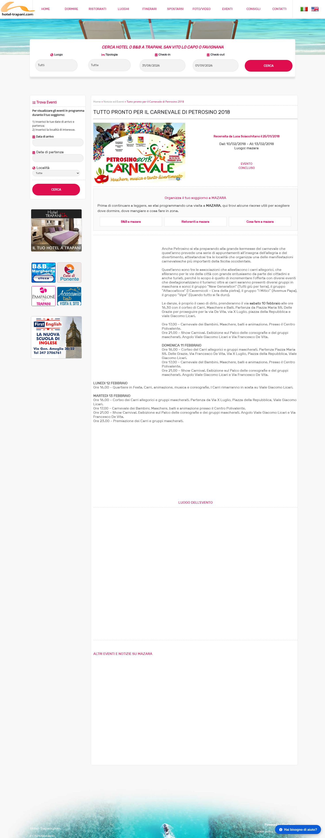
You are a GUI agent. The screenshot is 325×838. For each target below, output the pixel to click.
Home (97, 101)
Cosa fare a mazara (260, 222)
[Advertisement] (56, 435)
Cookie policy (264, 831)
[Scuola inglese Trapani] (56, 358)
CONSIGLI (253, 9)
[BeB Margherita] (43, 272)
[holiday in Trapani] (315, 9)
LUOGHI (123, 9)
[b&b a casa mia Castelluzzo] (69, 296)
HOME (45, 9)
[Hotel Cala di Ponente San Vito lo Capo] (69, 272)
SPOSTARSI (175, 9)
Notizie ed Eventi (113, 101)
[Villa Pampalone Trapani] (43, 296)
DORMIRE (71, 9)
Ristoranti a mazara (195, 222)
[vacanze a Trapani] (304, 9)
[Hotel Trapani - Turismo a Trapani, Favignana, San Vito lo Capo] (17, 15)
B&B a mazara (131, 222)
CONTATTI (279, 9)
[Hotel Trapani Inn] (56, 251)
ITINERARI (149, 9)
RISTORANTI (97, 9)
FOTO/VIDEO (201, 9)
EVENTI (227, 9)
